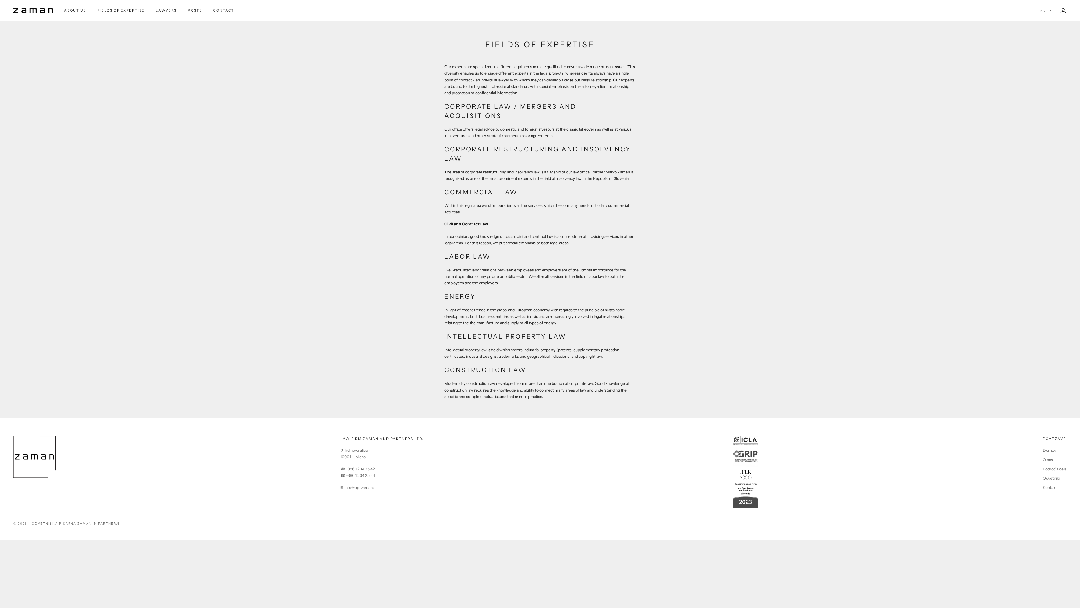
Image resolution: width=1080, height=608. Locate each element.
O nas (1048, 459)
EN (1043, 11)
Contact (223, 10)
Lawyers (166, 10)
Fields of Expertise (121, 10)
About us (75, 10)
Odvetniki (1051, 478)
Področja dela (1054, 468)
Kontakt (1050, 487)
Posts (195, 10)
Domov (1049, 450)
